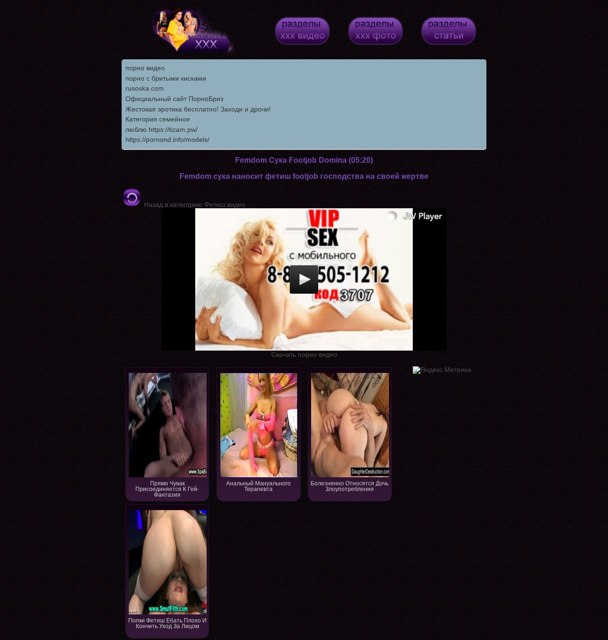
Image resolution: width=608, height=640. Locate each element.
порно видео (145, 68)
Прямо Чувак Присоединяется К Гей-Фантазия (167, 489)
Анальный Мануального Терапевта (258, 486)
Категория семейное (157, 119)
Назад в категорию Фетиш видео (194, 204)
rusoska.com (144, 88)
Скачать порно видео (304, 354)
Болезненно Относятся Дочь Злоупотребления (350, 486)
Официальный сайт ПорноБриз (174, 98)
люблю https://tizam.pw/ (161, 129)
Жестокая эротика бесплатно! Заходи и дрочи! (198, 109)
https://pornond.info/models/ (167, 139)
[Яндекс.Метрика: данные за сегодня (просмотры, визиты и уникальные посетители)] (442, 370)
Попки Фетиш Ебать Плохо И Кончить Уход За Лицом (167, 623)
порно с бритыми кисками (165, 78)
